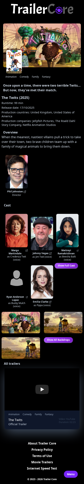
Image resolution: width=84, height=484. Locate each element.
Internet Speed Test (42, 468)
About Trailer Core (42, 443)
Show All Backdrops (58, 339)
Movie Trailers (42, 462)
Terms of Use (42, 456)
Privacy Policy (42, 449)
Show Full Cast (66, 265)
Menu (71, 474)
